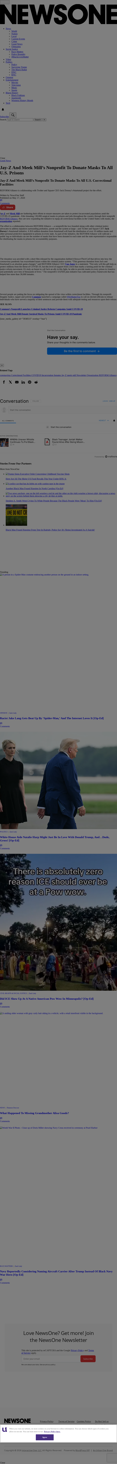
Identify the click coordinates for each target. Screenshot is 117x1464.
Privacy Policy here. (52, 1431)
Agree (44, 1437)
